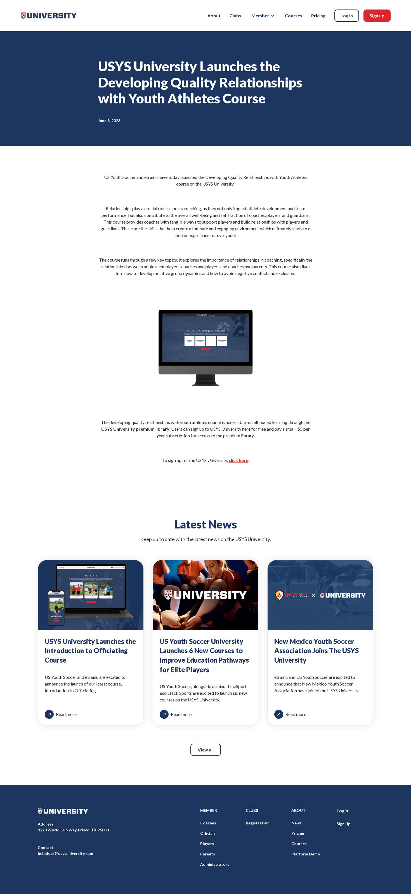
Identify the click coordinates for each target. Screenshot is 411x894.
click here (238, 460)
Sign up (377, 15)
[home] (49, 15)
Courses (293, 15)
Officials (208, 833)
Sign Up (343, 823)
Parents (207, 854)
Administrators (214, 864)
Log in (347, 15)
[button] (263, 16)
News (296, 823)
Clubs (235, 15)
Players (207, 843)
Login (342, 810)
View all (206, 749)
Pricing (318, 15)
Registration (258, 823)
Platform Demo (305, 854)
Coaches (208, 823)
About (214, 15)
